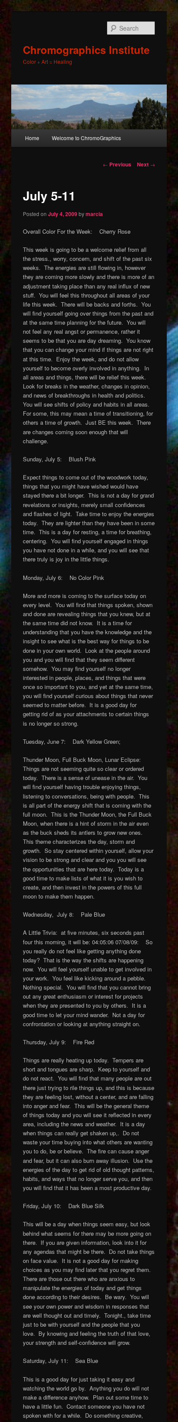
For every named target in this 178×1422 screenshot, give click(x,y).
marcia (94, 214)
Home (32, 137)
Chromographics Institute (86, 49)
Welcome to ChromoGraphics (86, 137)
